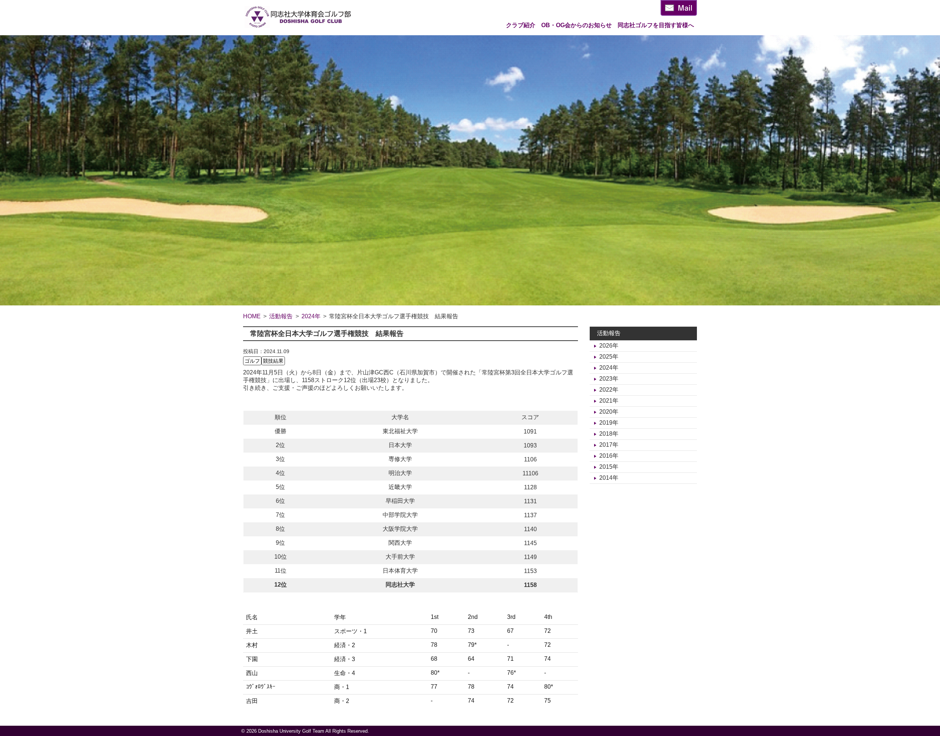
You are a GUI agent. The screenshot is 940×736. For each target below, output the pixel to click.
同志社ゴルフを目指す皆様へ (656, 25)
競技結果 (273, 361)
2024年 (608, 368)
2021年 (608, 401)
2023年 (608, 379)
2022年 (608, 390)
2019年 (608, 423)
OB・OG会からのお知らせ (576, 25)
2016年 (608, 456)
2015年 (608, 467)
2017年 (608, 445)
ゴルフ (252, 361)
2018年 (608, 434)
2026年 (608, 345)
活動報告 (609, 333)
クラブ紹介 (520, 25)
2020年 (608, 412)
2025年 (608, 357)
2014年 (608, 478)
